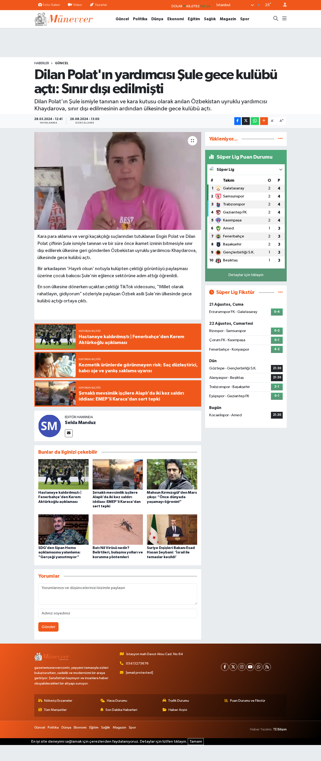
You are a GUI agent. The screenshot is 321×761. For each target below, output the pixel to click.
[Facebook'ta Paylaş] (237, 121)
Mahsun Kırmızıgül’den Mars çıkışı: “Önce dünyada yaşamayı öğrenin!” (172, 497)
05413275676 (137, 663)
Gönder (48, 627)
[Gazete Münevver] (64, 19)
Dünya (157, 19)
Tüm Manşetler (55, 710)
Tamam (195, 742)
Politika (140, 19)
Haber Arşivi (177, 710)
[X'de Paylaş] (246, 121)
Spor (244, 19)
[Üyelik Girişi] (283, 5)
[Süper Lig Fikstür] (280, 292)
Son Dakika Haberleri (121, 710)
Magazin (228, 19)
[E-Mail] (69, 433)
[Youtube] (250, 667)
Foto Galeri (51, 5)
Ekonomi (175, 19)
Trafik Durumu (178, 700)
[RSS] (267, 667)
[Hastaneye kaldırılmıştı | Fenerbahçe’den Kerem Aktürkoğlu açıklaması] (63, 474)
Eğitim (194, 19)
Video (77, 5)
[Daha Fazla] (264, 121)
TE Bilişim (280, 729)
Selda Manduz (80, 422)
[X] (233, 667)
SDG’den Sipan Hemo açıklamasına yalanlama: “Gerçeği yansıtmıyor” (59, 552)
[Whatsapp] (258, 667)
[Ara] (275, 19)
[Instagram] (242, 667)
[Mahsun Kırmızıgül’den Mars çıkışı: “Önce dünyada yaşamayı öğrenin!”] (172, 474)
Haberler (41, 63)
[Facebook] (225, 667)
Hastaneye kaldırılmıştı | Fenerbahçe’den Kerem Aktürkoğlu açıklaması (60, 497)
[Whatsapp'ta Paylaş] (255, 121)
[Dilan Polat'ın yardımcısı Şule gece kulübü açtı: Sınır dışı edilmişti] (117, 181)
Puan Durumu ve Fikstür (247, 700)
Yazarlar (101, 5)
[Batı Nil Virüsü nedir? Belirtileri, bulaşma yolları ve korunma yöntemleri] (118, 530)
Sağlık (210, 19)
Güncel (122, 19)
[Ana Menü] (284, 19)
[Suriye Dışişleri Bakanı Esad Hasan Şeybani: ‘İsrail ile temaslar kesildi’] (172, 530)
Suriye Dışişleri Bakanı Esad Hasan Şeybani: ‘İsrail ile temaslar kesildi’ (171, 552)
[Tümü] (280, 139)
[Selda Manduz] (49, 426)
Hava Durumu (117, 700)
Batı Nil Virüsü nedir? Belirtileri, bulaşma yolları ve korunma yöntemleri (118, 552)
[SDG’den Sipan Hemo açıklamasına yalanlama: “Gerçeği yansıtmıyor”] (63, 530)
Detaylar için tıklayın (245, 275)
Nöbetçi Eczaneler (58, 700)
